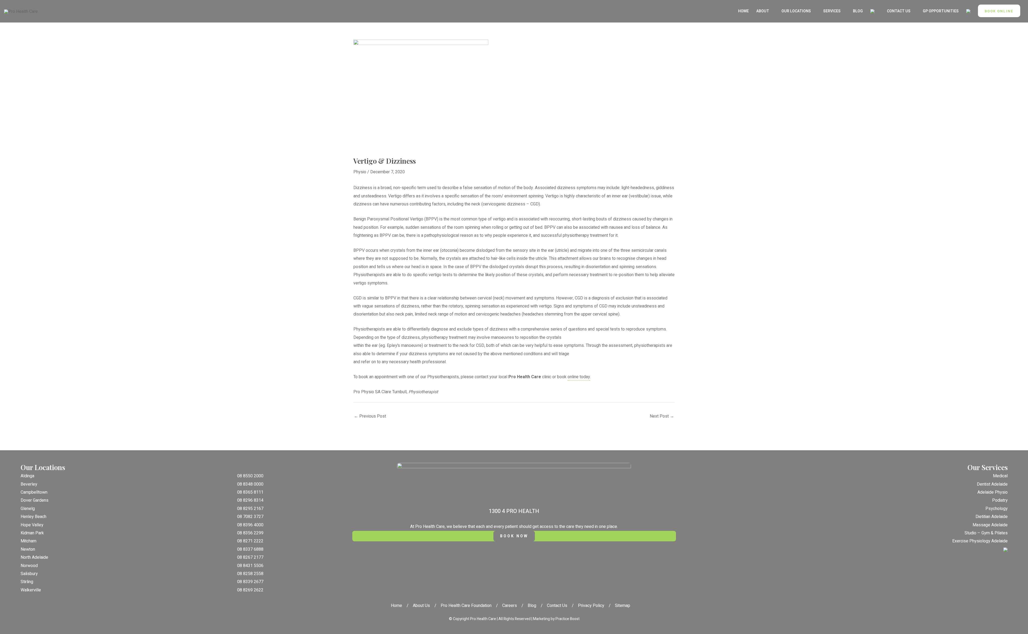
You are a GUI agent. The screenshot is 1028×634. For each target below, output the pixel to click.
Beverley (29, 484)
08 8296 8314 (250, 500)
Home (396, 605)
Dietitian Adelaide (992, 516)
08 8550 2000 (250, 476)
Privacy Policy (591, 605)
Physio (359, 172)
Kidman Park (32, 533)
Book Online (999, 11)
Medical (1000, 476)
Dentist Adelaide (992, 484)
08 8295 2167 (250, 508)
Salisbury (29, 574)
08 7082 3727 (250, 516)
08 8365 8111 (250, 492)
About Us (421, 605)
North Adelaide (34, 557)
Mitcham (28, 541)
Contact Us (557, 605)
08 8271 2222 (250, 541)
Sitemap (622, 605)
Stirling (27, 582)
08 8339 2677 (250, 582)
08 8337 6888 (250, 549)
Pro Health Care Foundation (466, 605)
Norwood (29, 565)
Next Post (662, 416)
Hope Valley (32, 525)
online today (579, 377)
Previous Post (370, 416)
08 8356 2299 (250, 533)
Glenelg (28, 508)
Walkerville (31, 590)
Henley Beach (33, 516)
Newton (28, 549)
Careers (509, 605)
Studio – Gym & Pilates (986, 533)
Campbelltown (34, 492)
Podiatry (1000, 500)
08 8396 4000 (250, 525)
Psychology (996, 508)
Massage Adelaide (990, 525)
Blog (532, 605)
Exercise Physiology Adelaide (980, 541)
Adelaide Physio (992, 492)
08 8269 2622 (250, 590)
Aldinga (27, 476)
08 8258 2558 (250, 574)
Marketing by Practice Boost (556, 619)
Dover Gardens (34, 500)
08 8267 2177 (250, 557)
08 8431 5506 (250, 565)
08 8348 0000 (250, 484)
